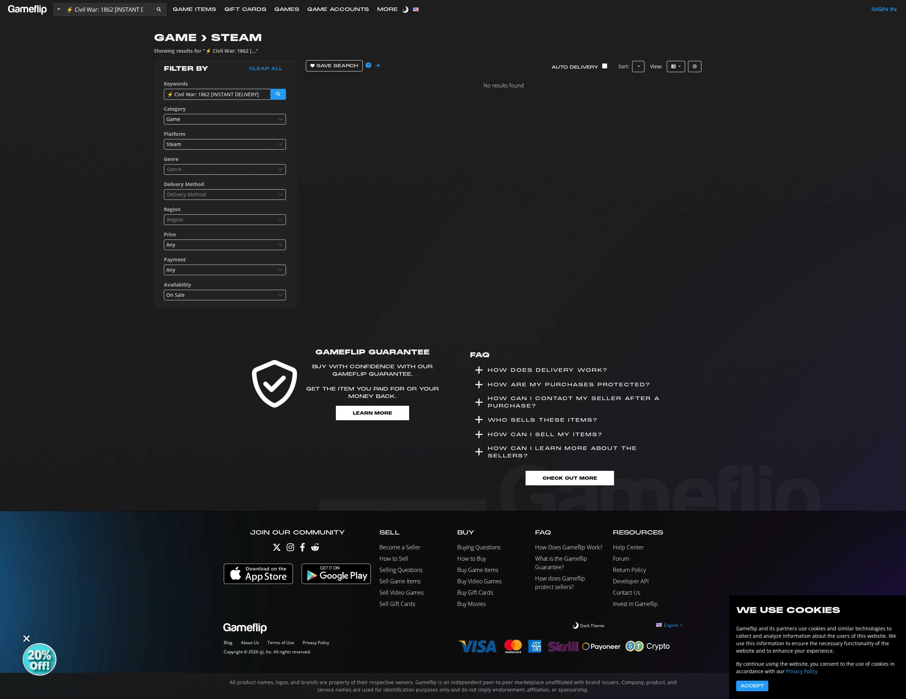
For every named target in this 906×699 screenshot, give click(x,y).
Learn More (372, 413)
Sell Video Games (401, 592)
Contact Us (626, 592)
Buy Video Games (479, 581)
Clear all (266, 68)
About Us (250, 643)
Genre (171, 159)
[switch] (406, 9)
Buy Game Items (477, 570)
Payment (175, 259)
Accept (752, 686)
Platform (174, 134)
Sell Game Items (399, 581)
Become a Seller (399, 547)
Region (172, 209)
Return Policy (629, 570)
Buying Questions (478, 547)
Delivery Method (184, 184)
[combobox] (225, 119)
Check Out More (570, 478)
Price (170, 234)
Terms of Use (281, 643)
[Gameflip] (27, 9)
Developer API (631, 581)
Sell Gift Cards (397, 604)
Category (175, 108)
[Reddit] (315, 549)
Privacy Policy (316, 643)
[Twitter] (277, 549)
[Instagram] (290, 549)
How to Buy (471, 558)
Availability (177, 284)
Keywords (176, 83)
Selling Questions (401, 570)
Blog (228, 643)
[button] (159, 9)
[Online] (694, 66)
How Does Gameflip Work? (568, 547)
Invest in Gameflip (635, 604)
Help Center (628, 547)
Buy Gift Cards (475, 592)
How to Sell (393, 558)
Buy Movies (471, 604)
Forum (621, 558)
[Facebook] (302, 549)
